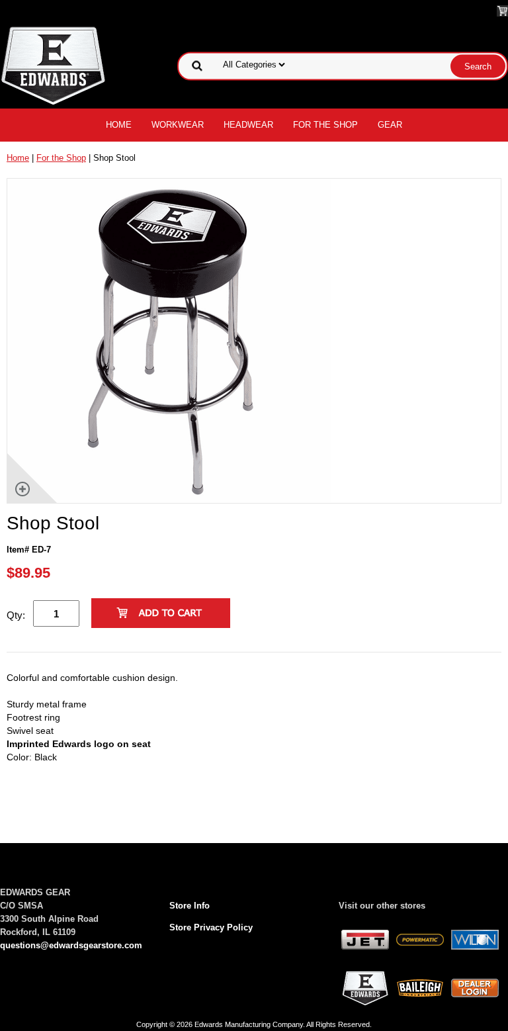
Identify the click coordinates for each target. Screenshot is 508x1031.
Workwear (177, 125)
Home (119, 125)
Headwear (248, 125)
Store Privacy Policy (211, 927)
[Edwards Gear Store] (53, 65)
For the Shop (325, 125)
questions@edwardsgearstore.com (71, 945)
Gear (390, 125)
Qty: (16, 615)
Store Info (189, 906)
